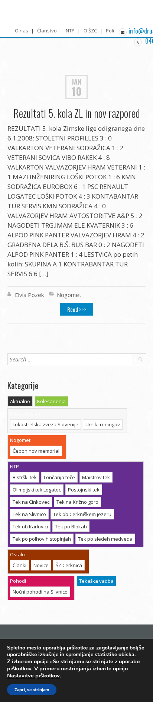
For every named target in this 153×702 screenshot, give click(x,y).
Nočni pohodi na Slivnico (40, 591)
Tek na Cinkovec (31, 502)
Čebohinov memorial (36, 451)
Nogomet (69, 294)
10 (77, 91)
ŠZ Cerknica (69, 565)
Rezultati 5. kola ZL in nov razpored (76, 113)
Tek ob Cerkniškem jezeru (82, 514)
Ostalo (17, 554)
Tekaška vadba (96, 581)
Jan (76, 81)
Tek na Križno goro (77, 502)
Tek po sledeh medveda (105, 538)
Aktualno (20, 401)
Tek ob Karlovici (30, 526)
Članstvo (47, 30)
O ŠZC (90, 30)
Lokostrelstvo (25, 413)
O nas (21, 30)
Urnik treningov (102, 424)
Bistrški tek (25, 477)
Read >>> (76, 309)
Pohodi (18, 581)
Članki (19, 565)
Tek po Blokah (71, 526)
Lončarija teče (59, 477)
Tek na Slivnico (29, 514)
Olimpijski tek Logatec (37, 489)
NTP (70, 30)
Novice (41, 565)
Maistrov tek (96, 477)
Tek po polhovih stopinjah (42, 538)
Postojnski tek (84, 489)
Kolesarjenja (51, 401)
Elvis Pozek (29, 294)
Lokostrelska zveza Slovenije (45, 424)
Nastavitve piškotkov (33, 675)
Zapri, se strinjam (31, 690)
